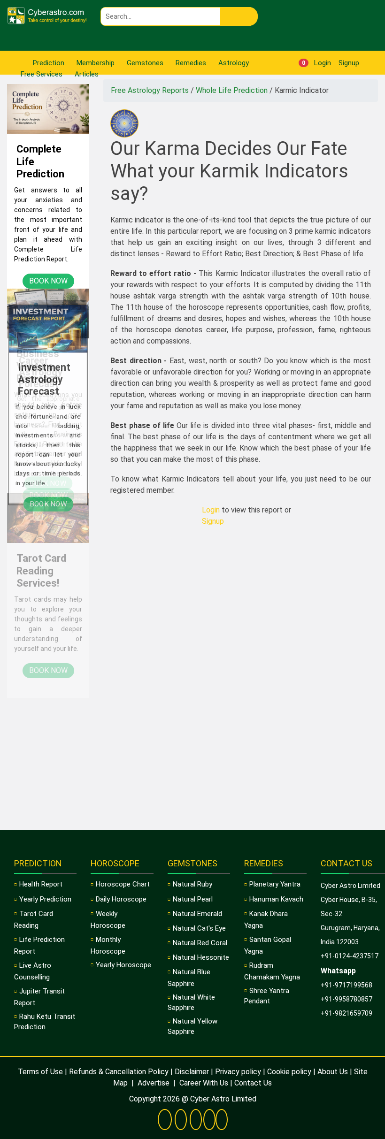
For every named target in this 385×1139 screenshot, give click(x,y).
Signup (348, 63)
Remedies (191, 63)
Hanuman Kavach (276, 899)
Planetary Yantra (274, 884)
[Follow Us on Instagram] (222, 1120)
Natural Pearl (193, 899)
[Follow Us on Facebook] (165, 1120)
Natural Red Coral (200, 943)
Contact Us (253, 1082)
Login (321, 63)
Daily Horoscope (121, 899)
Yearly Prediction (45, 899)
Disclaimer (192, 1071)
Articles (87, 74)
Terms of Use (40, 1071)
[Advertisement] (48, 685)
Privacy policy (238, 1071)
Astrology (233, 63)
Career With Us (202, 1082)
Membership (96, 63)
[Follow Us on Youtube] (196, 1120)
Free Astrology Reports (151, 90)
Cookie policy (289, 1071)
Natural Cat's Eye (199, 928)
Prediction (48, 63)
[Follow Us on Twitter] (181, 1120)
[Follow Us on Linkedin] (209, 1120)
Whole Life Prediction (233, 90)
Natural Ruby (192, 884)
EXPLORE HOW (48, 505)
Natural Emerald (197, 914)
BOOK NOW (48, 280)
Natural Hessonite (201, 957)
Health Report (40, 884)
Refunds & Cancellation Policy (119, 1071)
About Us (332, 1071)
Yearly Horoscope (123, 965)
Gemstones (145, 63)
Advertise (153, 1082)
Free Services (41, 74)
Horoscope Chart (123, 884)
